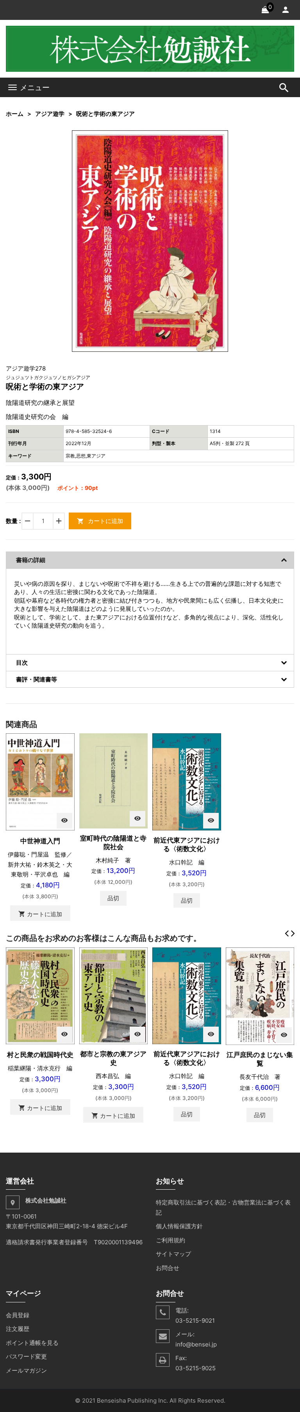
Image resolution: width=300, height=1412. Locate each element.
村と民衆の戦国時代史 (40, 1055)
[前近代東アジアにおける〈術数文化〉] (186, 781)
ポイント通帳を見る (32, 1342)
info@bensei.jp (196, 1344)
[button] (221, 137)
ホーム (14, 113)
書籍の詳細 (30, 560)
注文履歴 (17, 1328)
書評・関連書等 (36, 679)
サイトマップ (173, 1254)
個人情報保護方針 (179, 1226)
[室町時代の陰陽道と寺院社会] (113, 780)
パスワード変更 (26, 1356)
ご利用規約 (170, 1240)
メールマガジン (26, 1370)
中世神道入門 (40, 841)
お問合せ (167, 1268)
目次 (22, 662)
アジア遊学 (49, 113)
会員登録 (17, 1315)
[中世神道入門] (40, 781)
